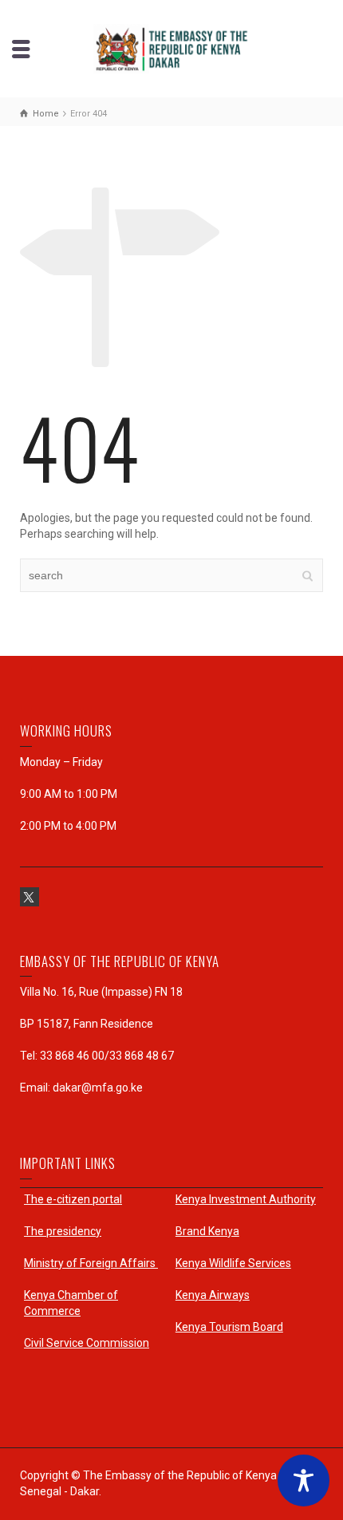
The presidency (62, 1231)
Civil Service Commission (86, 1342)
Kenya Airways (212, 1295)
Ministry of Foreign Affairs (91, 1263)
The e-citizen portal (73, 1199)
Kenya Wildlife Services (233, 1263)
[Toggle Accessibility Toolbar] (303, 1480)
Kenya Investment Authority (245, 1199)
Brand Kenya (207, 1231)
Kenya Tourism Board (229, 1327)
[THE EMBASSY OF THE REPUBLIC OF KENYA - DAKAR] (171, 47)
